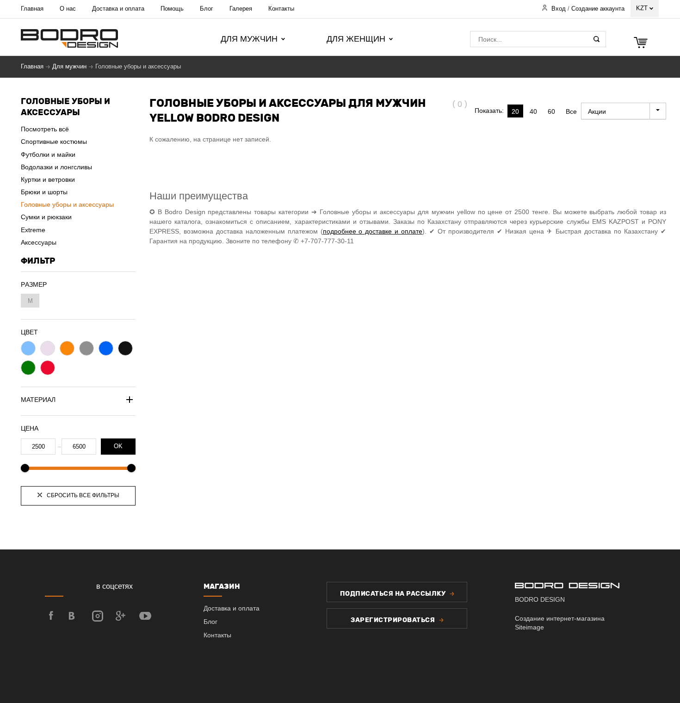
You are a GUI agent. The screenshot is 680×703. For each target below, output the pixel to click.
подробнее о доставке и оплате (373, 231)
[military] (28, 348)
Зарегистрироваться (394, 620)
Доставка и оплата (118, 8)
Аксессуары (38, 242)
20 (515, 111)
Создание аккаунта (597, 9)
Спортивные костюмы (54, 141)
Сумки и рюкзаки (46, 217)
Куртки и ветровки (48, 179)
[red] (47, 367)
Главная (32, 8)
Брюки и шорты (44, 192)
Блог (206, 8)
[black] (125, 348)
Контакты (281, 8)
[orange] (67, 348)
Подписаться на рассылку (393, 594)
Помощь (172, 8)
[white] (47, 348)
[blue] (106, 348)
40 (533, 111)
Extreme (33, 230)
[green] (28, 367)
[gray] (86, 348)
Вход (558, 9)
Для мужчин (69, 66)
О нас (68, 8)
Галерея (240, 8)
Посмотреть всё (45, 129)
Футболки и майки (48, 154)
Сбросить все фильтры (82, 495)
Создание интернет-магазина (560, 618)
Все (571, 111)
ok (118, 446)
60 (551, 111)
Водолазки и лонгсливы (56, 167)
